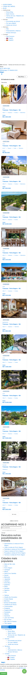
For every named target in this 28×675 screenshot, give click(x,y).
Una (5, 592)
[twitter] (1, 72)
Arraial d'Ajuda (8, 599)
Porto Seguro (8, 568)
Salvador (6, 588)
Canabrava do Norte (10, 604)
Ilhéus (6, 586)
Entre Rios (7, 583)
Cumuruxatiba (8, 606)
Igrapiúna (7, 584)
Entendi (3, 673)
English (11, 38)
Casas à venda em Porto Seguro (13, 551)
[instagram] (3, 72)
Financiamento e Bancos (13, 30)
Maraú (6, 571)
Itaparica (6, 590)
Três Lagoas (7, 623)
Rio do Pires (7, 619)
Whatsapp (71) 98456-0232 (9, 70)
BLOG (4, 8)
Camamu (6, 581)
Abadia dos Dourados (10, 597)
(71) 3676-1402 (5, 68)
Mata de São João (9, 564)
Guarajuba (7, 612)
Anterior (4, 627)
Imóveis (6, 638)
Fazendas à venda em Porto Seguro (14, 549)
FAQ (7, 29)
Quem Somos (10, 14)
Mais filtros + (22, 76)
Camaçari (7, 569)
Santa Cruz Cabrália (10, 573)
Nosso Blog (9, 12)
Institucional (8, 629)
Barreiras (6, 601)
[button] (1, 74)
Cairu (5, 566)
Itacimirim (7, 616)
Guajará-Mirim (8, 610)
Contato (6, 653)
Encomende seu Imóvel (13, 21)
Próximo (12, 627)
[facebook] (0, 72)
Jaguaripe (7, 579)
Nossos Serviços (11, 32)
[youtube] (2, 72)
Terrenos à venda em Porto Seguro (14, 555)
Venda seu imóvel (11, 25)
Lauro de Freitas (9, 617)
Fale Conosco (10, 36)
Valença (6, 595)
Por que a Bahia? (11, 23)
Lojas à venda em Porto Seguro (13, 547)
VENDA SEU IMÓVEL (9, 6)
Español (11, 40)
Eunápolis (7, 608)
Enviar (3, 533)
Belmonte (7, 577)
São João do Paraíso (10, 621)
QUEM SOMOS (7, 4)
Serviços (7, 646)
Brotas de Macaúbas (10, 602)
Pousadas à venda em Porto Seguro (15, 553)
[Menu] (1, 2)
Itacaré (6, 575)
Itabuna (6, 614)
